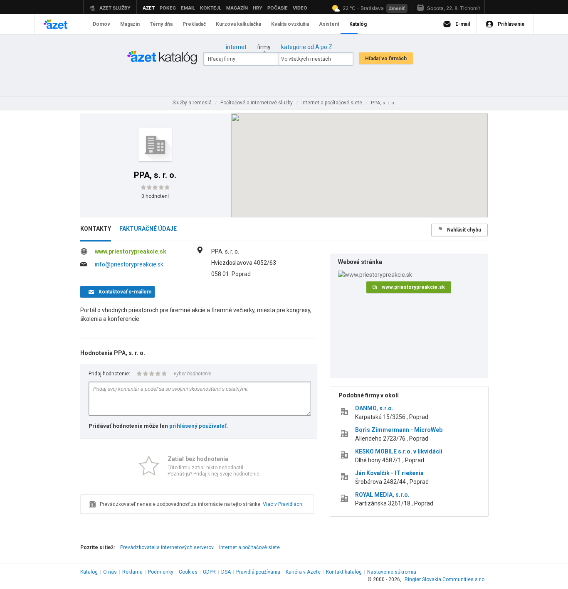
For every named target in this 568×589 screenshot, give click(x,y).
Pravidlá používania (258, 572)
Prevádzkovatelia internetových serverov (167, 547)
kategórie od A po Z (306, 47)
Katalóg (89, 572)
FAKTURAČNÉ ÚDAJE (148, 228)
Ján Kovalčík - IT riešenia (389, 473)
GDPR (209, 572)
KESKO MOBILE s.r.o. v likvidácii (398, 451)
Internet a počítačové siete (249, 547)
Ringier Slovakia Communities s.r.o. (445, 579)
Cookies (188, 572)
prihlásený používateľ (197, 426)
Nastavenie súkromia (391, 572)
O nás (110, 572)
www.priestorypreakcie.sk (130, 251)
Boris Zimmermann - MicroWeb (398, 429)
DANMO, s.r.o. (374, 408)
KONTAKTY (95, 228)
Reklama (132, 572)
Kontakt (344, 572)
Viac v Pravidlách (282, 504)
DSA (226, 572)
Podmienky (160, 572)
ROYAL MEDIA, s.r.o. (382, 494)
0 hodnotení (155, 196)
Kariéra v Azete (303, 572)
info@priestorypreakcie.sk (129, 264)
